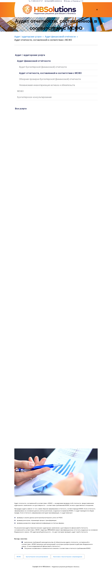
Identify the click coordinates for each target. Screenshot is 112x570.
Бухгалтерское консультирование (37, 557)
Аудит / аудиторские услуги (28, 36)
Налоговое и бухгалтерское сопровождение (67, 557)
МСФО (19, 557)
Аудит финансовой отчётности (60, 36)
